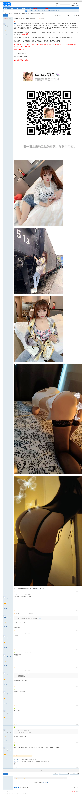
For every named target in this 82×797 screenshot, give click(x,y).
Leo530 (17, 764)
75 (7, 749)
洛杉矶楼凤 (22, 8)
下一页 (77, 15)
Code (23, 778)
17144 (9, 32)
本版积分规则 (75, 787)
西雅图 (39, 10)
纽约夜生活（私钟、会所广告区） (15, 13)
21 (7, 656)
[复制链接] (42, 18)
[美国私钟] (7, 4)
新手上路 (5, 641)
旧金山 (36, 10)
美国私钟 (5, 8)
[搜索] (26, 11)
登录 (43, 782)
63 (10, 656)
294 (10, 749)
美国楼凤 (77, 791)
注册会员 (5, 678)
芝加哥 (51, 10)
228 (10, 598)
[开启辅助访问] (77, 0)
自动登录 (73, 3)
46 (7, 674)
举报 (77, 591)
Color (16, 778)
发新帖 (5, 15)
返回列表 (56, 15)
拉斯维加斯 (55, 10)
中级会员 (5, 602)
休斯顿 (59, 10)
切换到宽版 (78, 0)
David (17, 759)
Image (18, 778)
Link (19, 778)
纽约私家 (16, 23)
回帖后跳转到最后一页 (24, 787)
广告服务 (40, 8)
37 (7, 693)
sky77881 (5, 689)
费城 (44, 10)
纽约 (31, 10)
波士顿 (42, 10)
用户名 (56, 3)
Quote (21, 778)
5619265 (5, 594)
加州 (46, 10)
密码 (56, 5)
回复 (16, 591)
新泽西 (49, 10)
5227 (5, 25)
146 (10, 674)
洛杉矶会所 (29, 8)
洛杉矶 (33, 10)
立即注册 (77, 5)
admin (5, 613)
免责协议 (35, 8)
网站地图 (73, 791)
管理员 (5, 621)
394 (7, 25)
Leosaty (5, 652)
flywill (5, 670)
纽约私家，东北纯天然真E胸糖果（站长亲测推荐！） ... (35, 13)
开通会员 (46, 8)
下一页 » (41, 770)
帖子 (22, 10)
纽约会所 (16, 8)
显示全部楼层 (28, 594)
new (4, 633)
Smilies (24, 778)
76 (7, 598)
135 (10, 693)
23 (4, 749)
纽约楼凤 (11, 8)
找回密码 (77, 3)
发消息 (6, 34)
